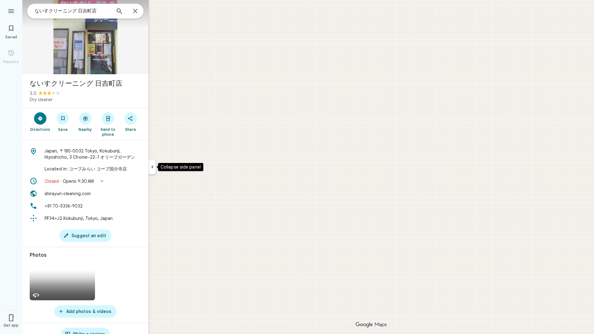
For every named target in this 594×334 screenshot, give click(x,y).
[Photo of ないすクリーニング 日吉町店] (85, 37)
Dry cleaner (41, 99)
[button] (85, 181)
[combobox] (73, 11)
